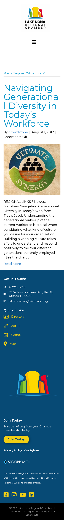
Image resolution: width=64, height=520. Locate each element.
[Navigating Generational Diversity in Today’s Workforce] (32, 169)
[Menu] (33, 42)
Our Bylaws (31, 450)
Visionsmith (32, 514)
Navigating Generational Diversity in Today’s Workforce (31, 106)
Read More (12, 264)
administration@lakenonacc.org (28, 301)
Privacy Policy (14, 450)
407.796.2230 (17, 287)
